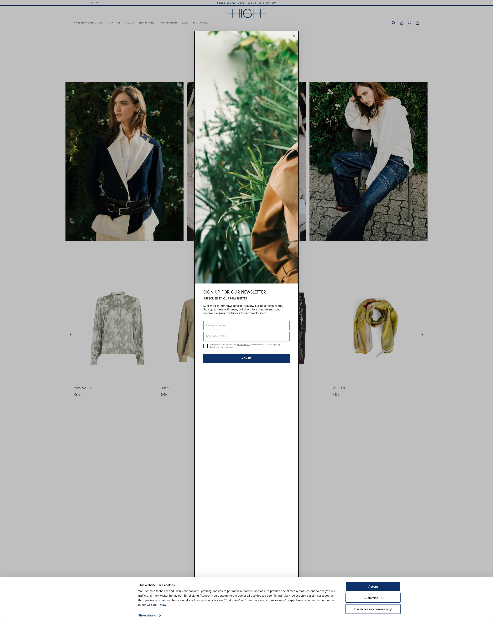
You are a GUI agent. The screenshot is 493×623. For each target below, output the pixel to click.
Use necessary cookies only (373, 609)
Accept (373, 586)
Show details (147, 615)
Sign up (246, 358)
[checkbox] (205, 346)
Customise (371, 597)
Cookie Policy (157, 604)
